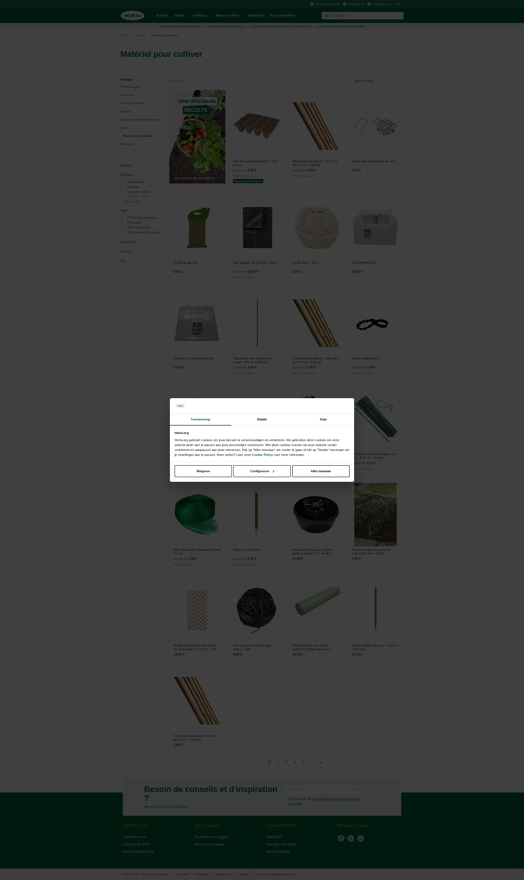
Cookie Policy (262, 454)
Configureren (259, 471)
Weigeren (203, 471)
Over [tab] (323, 419)
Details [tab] (262, 419)
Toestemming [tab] (200, 419)
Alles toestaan (321, 471)
